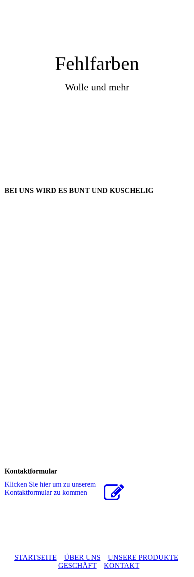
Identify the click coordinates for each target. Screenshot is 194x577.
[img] (97, 26)
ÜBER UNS (82, 557)
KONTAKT (121, 565)
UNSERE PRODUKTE (143, 557)
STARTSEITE (35, 557)
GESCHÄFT (77, 565)
